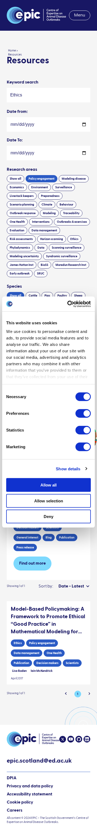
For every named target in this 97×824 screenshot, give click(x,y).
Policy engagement (41, 178)
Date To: (15, 140)
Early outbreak (20, 273)
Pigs (47, 295)
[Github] (78, 739)
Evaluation (17, 230)
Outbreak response (23, 213)
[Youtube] (70, 739)
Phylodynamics (20, 247)
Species (14, 286)
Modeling (49, 213)
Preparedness (50, 195)
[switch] (83, 413)
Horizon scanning (51, 239)
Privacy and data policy (30, 786)
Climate (46, 204)
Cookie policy (20, 802)
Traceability (71, 213)
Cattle (33, 295)
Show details (68, 468)
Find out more (32, 563)
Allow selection (48, 500)
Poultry (62, 295)
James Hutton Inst (21, 264)
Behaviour (66, 204)
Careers (14, 810)
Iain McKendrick (42, 670)
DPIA (11, 778)
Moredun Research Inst (71, 264)
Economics (17, 187)
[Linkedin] (86, 739)
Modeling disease (74, 178)
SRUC (40, 273)
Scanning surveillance (66, 247)
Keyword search (22, 82)
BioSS (44, 264)
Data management (44, 230)
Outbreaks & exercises (72, 221)
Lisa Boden (19, 670)
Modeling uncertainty (24, 256)
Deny (48, 516)
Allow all (48, 485)
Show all (15, 178)
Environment (39, 187)
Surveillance (63, 187)
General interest (27, 537)
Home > (13, 50)
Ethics (74, 239)
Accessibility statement (29, 794)
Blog (49, 537)
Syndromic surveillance (61, 256)
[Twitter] (62, 739)
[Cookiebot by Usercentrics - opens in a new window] (68, 303)
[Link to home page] (36, 15)
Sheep (78, 295)
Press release (25, 547)
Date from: (17, 112)
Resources (15, 54)
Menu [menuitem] (79, 15)
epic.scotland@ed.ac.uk (39, 761)
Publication (66, 537)
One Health (17, 221)
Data (40, 247)
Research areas (22, 170)
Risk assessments (21, 239)
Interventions (41, 221)
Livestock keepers (22, 195)
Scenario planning (22, 204)
